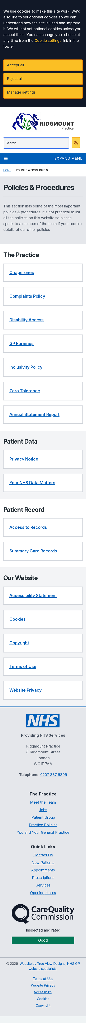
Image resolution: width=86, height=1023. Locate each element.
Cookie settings (47, 40)
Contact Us (43, 855)
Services (43, 885)
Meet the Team (43, 802)
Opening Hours (43, 892)
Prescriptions (43, 877)
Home (7, 170)
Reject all (15, 78)
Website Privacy (43, 985)
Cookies (43, 999)
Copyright (43, 1005)
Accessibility (43, 992)
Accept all (15, 65)
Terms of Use (43, 979)
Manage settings (21, 92)
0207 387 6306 (53, 774)
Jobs (43, 810)
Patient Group (43, 817)
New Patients (43, 862)
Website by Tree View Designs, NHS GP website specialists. (50, 966)
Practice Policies (43, 825)
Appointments (43, 870)
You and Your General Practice (43, 832)
